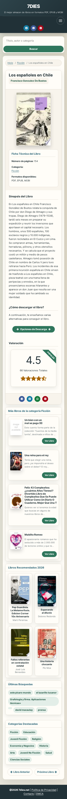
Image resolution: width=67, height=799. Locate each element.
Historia (43, 745)
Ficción (21, 62)
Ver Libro (49, 441)
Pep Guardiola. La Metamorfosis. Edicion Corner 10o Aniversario (20, 612)
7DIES (33, 6)
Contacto (29, 793)
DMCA (39, 793)
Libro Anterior (21, 771)
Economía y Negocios (22, 745)
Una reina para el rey (37, 455)
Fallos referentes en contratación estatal (20, 662)
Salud (49, 752)
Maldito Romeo (33, 534)
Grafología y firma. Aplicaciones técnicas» (28, 701)
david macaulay (24, 709)
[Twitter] (26, 28)
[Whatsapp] (37, 399)
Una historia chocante (47, 663)
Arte (12, 752)
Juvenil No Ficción (30, 752)
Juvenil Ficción (18, 739)
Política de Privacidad (44, 789)
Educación (29, 732)
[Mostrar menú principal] (60, 21)
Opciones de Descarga (33, 329)
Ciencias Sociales (20, 759)
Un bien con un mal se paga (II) (33, 421)
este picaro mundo (20, 692)
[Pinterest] (41, 28)
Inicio (10, 62)
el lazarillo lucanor (46, 692)
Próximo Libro (45, 771)
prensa (42, 709)
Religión (36, 739)
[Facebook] (33, 28)
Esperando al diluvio (47, 611)
